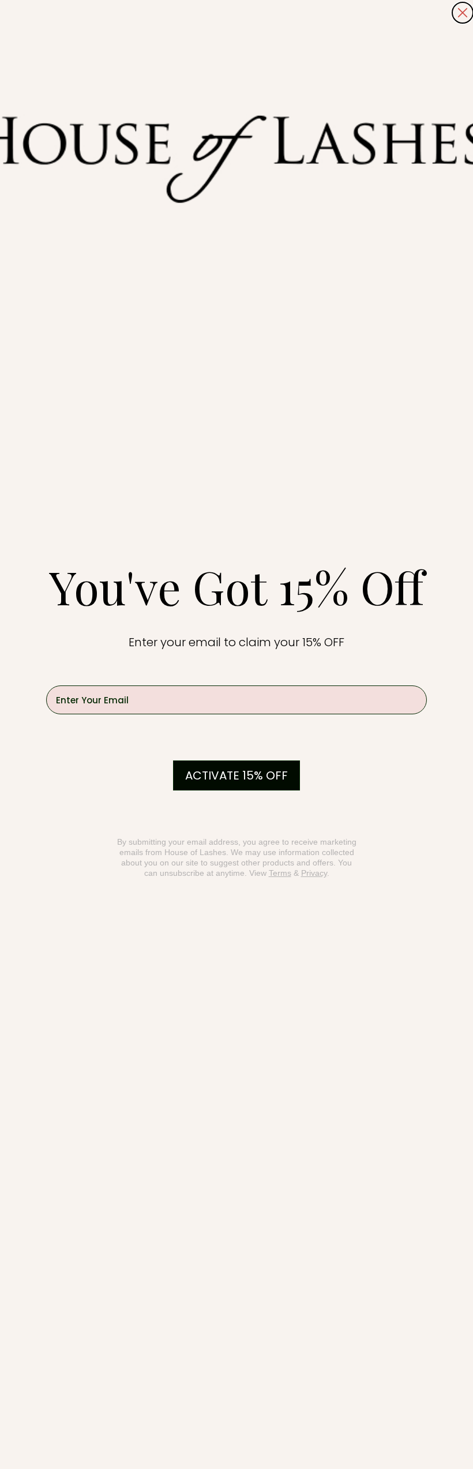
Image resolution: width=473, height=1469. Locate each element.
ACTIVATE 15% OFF (236, 775)
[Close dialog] (462, 12)
